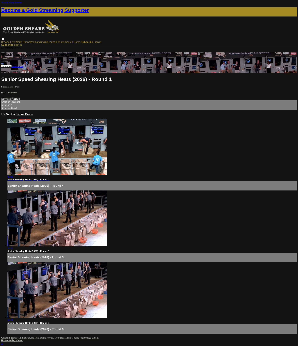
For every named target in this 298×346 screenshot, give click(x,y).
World (19, 42)
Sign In (18, 45)
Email (17, 99)
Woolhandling (37, 42)
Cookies (59, 337)
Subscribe (6, 66)
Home (77, 42)
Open (26, 42)
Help (37, 337)
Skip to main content (11, 2)
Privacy (51, 337)
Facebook (6, 99)
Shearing (50, 42)
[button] (3, 39)
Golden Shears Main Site (13, 337)
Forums (60, 42)
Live (13, 42)
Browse (5, 42)
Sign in (97, 42)
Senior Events (7, 87)
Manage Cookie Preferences (77, 337)
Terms (43, 337)
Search (69, 42)
